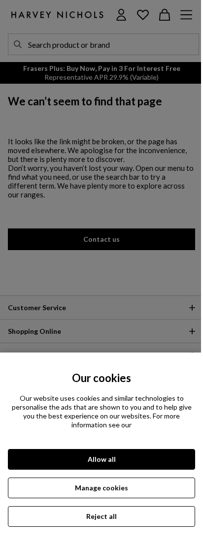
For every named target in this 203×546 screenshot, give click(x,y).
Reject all (101, 516)
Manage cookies (101, 487)
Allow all (102, 459)
